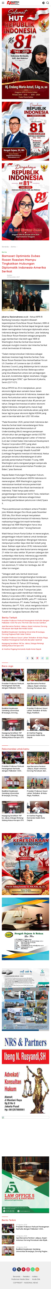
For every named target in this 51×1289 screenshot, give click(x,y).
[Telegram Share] (42, 658)
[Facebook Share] (27, 658)
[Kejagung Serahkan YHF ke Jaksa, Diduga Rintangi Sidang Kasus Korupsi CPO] (13, 724)
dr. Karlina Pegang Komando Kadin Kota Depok (21, 649)
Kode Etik (36, 1279)
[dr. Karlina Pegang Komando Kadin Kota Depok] (38, 724)
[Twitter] (19, 1269)
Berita (4, 252)
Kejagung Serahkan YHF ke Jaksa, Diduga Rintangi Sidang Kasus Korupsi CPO (23, 644)
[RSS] (37, 1269)
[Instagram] (28, 1269)
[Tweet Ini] (32, 658)
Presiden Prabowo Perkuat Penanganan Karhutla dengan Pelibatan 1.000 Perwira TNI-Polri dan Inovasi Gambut (25, 621)
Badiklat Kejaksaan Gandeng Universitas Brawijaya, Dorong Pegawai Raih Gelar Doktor (23, 633)
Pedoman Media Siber (21, 1279)
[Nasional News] (13, 3)
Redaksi (9, 275)
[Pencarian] (47, 3)
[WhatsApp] (33, 1269)
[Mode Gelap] (43, 3)
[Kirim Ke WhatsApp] (47, 658)
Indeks (35, 1276)
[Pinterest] (24, 1269)
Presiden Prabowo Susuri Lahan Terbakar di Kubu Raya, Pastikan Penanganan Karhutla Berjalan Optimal (25, 639)
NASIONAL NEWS (31, 1283)
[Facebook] (14, 1269)
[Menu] (3, 3)
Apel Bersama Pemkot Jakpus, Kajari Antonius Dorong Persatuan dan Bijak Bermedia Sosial (24, 627)
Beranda (16, 1276)
